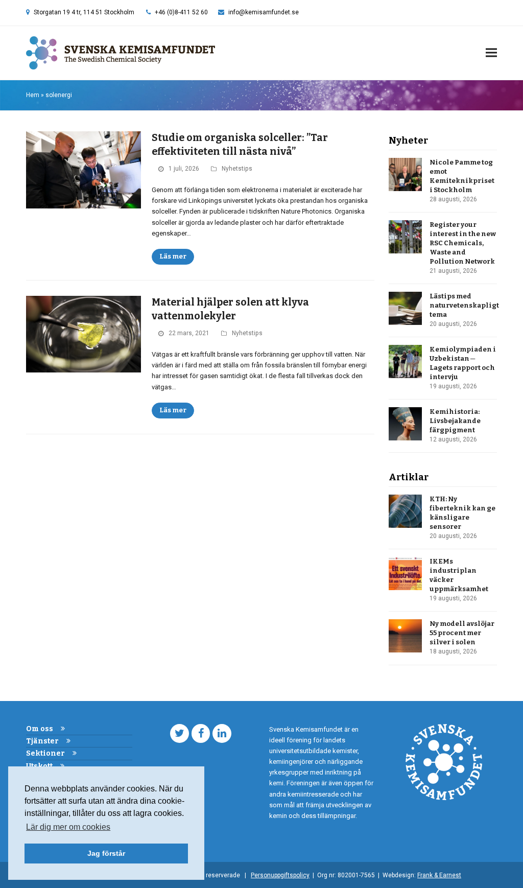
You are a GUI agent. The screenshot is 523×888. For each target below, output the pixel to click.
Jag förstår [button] (106, 853)
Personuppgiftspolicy (280, 875)
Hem (32, 95)
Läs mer (172, 256)
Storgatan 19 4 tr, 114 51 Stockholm (84, 12)
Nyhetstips (237, 168)
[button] (491, 53)
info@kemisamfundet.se (263, 12)
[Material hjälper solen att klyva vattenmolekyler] (83, 334)
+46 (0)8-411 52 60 (181, 12)
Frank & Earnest (439, 875)
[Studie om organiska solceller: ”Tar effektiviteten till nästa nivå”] (83, 169)
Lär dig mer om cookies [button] (68, 827)
